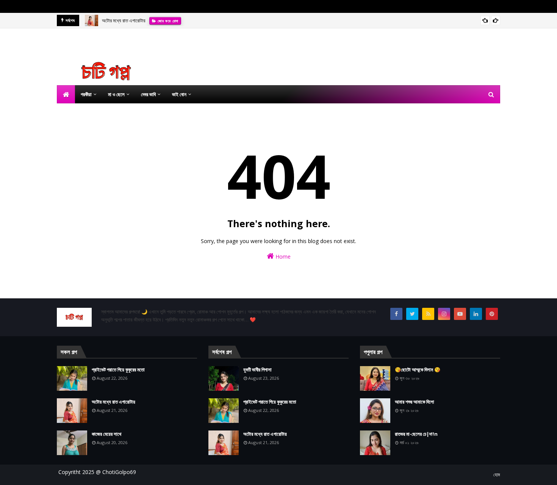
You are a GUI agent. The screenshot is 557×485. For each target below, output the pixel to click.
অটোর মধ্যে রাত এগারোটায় (124, 20)
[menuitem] (66, 94)
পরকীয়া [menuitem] (86, 94)
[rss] (428, 314)
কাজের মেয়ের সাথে (106, 433)
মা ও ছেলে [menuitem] (116, 94)
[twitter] (412, 314)
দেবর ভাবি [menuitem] (148, 94)
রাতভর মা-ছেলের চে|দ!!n (416, 433)
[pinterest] (492, 314)
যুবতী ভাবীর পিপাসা (257, 369)
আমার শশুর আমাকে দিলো (414, 401)
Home (282, 256)
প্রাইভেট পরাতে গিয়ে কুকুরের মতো (118, 369)
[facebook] (396, 314)
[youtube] (460, 314)
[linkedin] (476, 314)
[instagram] (444, 314)
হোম (496, 474)
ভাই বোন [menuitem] (179, 94)
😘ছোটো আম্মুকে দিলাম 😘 (417, 369)
